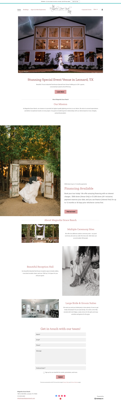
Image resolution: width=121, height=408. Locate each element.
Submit (60, 377)
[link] (60, 9)
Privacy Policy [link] (66, 382)
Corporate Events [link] (86, 9)
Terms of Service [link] (74, 382)
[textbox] (60, 334)
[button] (96, 10)
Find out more (71, 211)
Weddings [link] (26, 9)
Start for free (75, 1)
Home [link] (19, 9)
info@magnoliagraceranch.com (26, 398)
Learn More (60, 92)
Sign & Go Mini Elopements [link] (38, 9)
